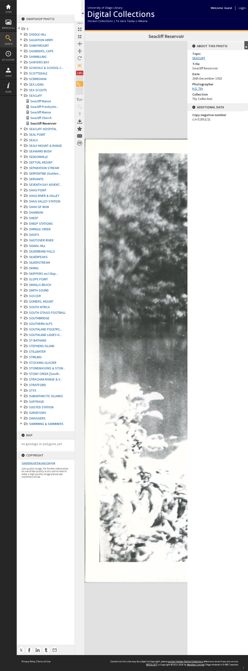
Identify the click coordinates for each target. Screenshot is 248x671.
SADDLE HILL (37, 34)
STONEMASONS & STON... (47, 368)
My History (8, 59)
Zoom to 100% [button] (80, 65)
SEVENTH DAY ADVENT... (45, 184)
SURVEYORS (37, 412)
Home (8, 12)
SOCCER (35, 296)
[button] (79, 84)
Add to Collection (80, 128)
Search (8, 43)
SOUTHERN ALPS (41, 323)
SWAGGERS (37, 418)
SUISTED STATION (41, 407)
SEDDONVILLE (38, 157)
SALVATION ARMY (41, 40)
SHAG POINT (37, 190)
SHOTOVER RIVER (41, 240)
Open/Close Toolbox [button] (83, 9)
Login (8, 75)
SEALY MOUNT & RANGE (45, 145)
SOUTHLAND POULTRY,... (45, 329)
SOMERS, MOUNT (41, 301)
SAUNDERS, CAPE (41, 51)
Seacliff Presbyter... (44, 106)
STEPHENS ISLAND (41, 346)
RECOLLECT (151, 664)
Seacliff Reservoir (43, 123)
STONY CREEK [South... (45, 374)
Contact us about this (80, 136)
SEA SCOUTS (38, 90)
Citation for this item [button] (80, 143)
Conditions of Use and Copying (38, 463)
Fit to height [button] (80, 51)
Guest (228, 8)
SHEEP (33, 218)
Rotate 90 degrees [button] (80, 58)
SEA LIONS (36, 84)
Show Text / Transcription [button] (80, 99)
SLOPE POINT (38, 279)
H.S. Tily (197, 88)
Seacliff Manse (40, 101)
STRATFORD (37, 385)
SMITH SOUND (39, 290)
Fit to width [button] (80, 43)
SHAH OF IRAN (39, 207)
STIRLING (35, 357)
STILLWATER (37, 351)
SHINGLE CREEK (40, 229)
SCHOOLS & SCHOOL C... (46, 68)
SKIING (34, 268)
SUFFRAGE (36, 401)
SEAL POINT (37, 134)
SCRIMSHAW (37, 79)
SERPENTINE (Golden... (45, 173)
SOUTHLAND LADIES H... (45, 335)
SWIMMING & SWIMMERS (46, 424)
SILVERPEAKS (38, 257)
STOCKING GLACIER (42, 362)
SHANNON (36, 212)
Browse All (8, 28)
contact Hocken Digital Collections (185, 661)
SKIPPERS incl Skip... (43, 273)
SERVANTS (36, 179)
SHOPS (34, 234)
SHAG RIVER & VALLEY (44, 196)
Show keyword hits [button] (80, 107)
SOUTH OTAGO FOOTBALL (47, 312)
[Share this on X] (21, 647)
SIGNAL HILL (37, 246)
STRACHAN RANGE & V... (45, 379)
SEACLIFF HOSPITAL (43, 129)
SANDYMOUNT (39, 45)
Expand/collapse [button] (246, 45)
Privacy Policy (29, 661)
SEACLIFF (35, 95)
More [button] (8, 91)
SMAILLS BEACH (40, 285)
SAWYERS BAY (39, 62)
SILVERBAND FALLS (42, 251)
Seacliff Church (41, 118)
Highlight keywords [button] (80, 114)
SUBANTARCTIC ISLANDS (46, 396)
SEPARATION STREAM (44, 168)
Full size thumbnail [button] (80, 29)
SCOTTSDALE (38, 73)
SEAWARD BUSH (40, 151)
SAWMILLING (37, 56)
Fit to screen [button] (80, 36)
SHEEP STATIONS (41, 223)
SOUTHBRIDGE (39, 318)
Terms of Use (43, 661)
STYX (32, 390)
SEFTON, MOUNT (41, 162)
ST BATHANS (37, 340)
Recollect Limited (195, 664)
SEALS (33, 140)
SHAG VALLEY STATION (44, 201)
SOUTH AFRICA (39, 307)
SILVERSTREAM (39, 262)
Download (80, 121)
